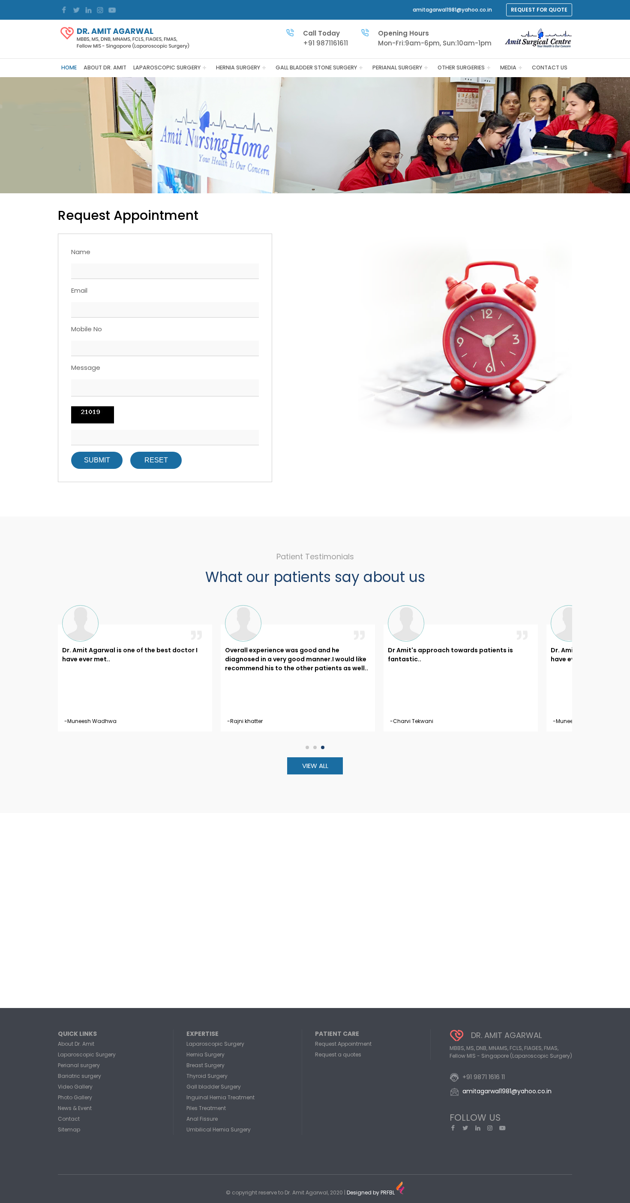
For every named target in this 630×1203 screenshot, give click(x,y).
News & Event (75, 1108)
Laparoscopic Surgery (167, 67)
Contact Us (549, 67)
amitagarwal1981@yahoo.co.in (452, 9)
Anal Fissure (202, 1118)
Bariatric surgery (79, 1076)
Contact (69, 1118)
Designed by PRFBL (371, 1192)
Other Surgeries (461, 67)
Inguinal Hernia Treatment (220, 1097)
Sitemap (69, 1129)
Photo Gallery (75, 1097)
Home (69, 67)
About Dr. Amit (105, 67)
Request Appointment (343, 1043)
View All (315, 765)
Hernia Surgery (238, 67)
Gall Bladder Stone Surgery (316, 67)
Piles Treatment (206, 1108)
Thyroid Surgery (207, 1076)
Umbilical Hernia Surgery (218, 1129)
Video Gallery (75, 1086)
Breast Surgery (205, 1065)
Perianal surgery (397, 67)
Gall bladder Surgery (213, 1086)
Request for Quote (539, 9)
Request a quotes (338, 1054)
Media (508, 67)
